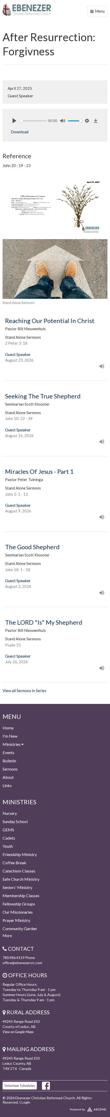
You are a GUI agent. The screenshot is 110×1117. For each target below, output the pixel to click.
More (7, 935)
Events (8, 752)
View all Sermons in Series (24, 690)
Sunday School (15, 821)
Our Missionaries (18, 912)
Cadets (9, 837)
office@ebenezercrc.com (22, 963)
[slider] (33, 120)
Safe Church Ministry (21, 879)
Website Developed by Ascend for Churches (55, 1108)
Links (7, 785)
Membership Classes (21, 895)
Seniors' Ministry (17, 887)
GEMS (8, 829)
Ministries (12, 744)
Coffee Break (14, 862)
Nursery (10, 813)
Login (25, 1102)
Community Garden (20, 928)
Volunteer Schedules (20, 1086)
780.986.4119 (14, 957)
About (8, 777)
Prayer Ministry (16, 920)
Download (19, 131)
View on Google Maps (18, 1031)
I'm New (10, 736)
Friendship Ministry (20, 854)
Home (8, 727)
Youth (8, 846)
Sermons (10, 768)
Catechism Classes (19, 870)
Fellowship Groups (19, 903)
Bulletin (9, 760)
